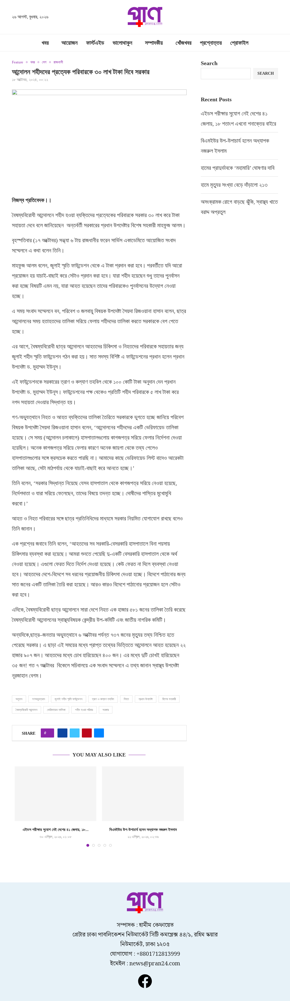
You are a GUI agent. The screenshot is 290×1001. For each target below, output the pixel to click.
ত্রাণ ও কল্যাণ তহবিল (103, 699)
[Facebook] (145, 981)
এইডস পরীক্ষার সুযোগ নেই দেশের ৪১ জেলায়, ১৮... (56, 830)
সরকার (106, 709)
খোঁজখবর (183, 43)
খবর (45, 43)
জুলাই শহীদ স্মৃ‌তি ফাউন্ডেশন (68, 699)
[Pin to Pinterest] (87, 733)
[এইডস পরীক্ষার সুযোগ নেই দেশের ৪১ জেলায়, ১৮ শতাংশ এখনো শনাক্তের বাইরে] (55, 793)
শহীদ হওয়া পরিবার (84, 709)
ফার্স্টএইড (95, 43)
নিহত (126, 699)
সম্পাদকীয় (154, 43)
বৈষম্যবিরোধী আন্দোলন (26, 709)
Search (209, 63)
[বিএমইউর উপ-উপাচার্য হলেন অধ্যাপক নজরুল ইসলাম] (143, 793)
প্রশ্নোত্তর (211, 43)
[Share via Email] (99, 733)
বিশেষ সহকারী (169, 699)
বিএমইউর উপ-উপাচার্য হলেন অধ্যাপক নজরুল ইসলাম (143, 830)
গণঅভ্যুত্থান (38, 699)
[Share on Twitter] (75, 733)
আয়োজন (69, 43)
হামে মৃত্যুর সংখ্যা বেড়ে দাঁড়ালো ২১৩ (235, 185)
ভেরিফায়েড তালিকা (56, 709)
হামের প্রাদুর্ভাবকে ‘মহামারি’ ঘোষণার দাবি (237, 168)
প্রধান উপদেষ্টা (145, 699)
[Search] (275, 17)
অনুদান (19, 699)
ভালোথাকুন (122, 43)
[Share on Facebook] (62, 733)
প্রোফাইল (239, 43)
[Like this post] (49, 733)
